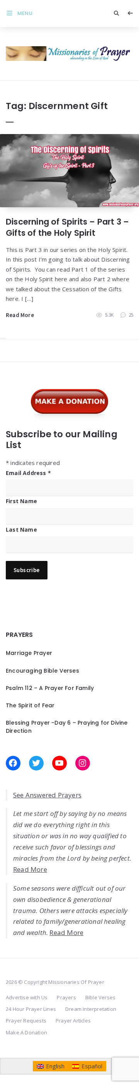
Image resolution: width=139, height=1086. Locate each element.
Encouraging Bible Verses (42, 671)
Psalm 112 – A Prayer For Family (50, 688)
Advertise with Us (26, 997)
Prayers (66, 997)
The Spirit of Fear (30, 705)
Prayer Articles (73, 1020)
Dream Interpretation (90, 1008)
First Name (21, 501)
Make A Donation (26, 1032)
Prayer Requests (26, 1020)
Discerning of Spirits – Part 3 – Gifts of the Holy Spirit (67, 227)
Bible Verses (100, 997)
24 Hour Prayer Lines (31, 1008)
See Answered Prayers (47, 795)
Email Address (28, 473)
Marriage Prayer (29, 653)
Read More (20, 315)
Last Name (21, 529)
